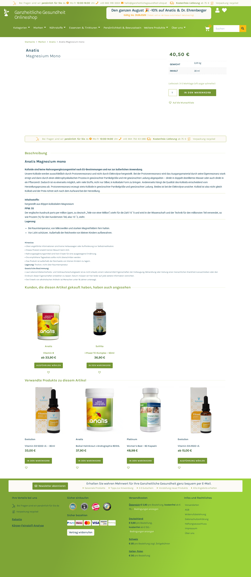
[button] (181, 103)
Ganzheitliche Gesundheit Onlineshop (40, 14)
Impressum (191, 528)
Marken (38, 27)
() (146, 509)
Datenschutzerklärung (196, 519)
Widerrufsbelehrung (195, 514)
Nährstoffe (56, 27)
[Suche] (242, 28)
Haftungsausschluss (196, 523)
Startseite (30, 42)
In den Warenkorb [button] (100, 365)
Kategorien (20, 27)
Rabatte (17, 519)
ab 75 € (192, 3)
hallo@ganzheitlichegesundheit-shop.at (146, 3)
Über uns (177, 27)
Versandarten (192, 504)
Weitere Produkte (154, 27)
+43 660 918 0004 (109, 3)
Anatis (52, 42)
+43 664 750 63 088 (133, 138)
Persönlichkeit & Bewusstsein (122, 27)
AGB (187, 509)
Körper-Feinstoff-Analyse (28, 525)
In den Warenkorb (197, 92)
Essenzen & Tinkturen (83, 27)
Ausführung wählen (48, 365)
